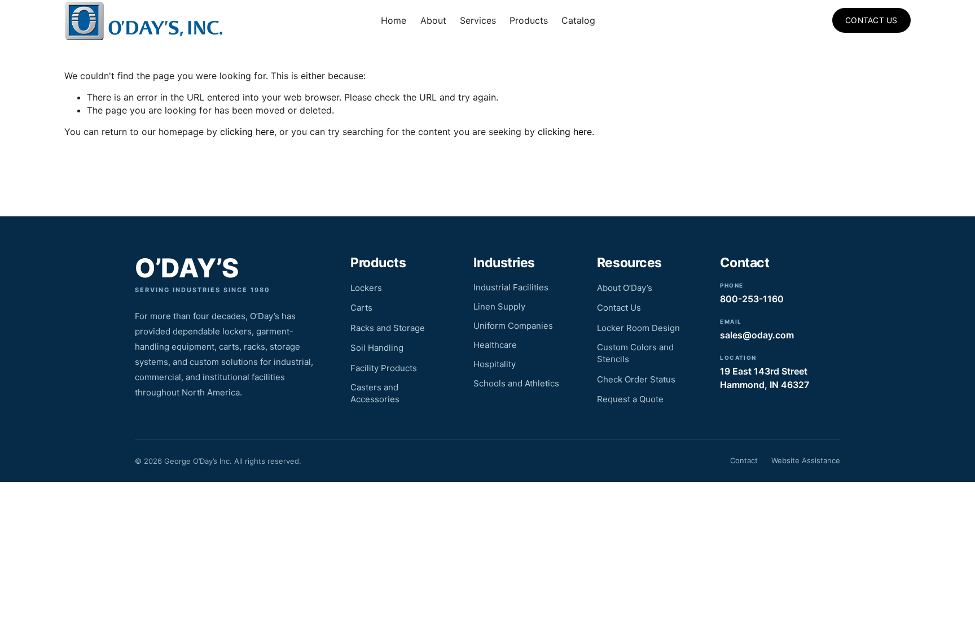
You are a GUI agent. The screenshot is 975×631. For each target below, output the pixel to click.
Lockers (366, 287)
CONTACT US (871, 20)
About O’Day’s (624, 287)
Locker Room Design (638, 328)
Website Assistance (805, 460)
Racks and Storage (387, 328)
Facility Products (383, 368)
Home (393, 20)
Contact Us (619, 307)
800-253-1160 (752, 298)
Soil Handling (376, 347)
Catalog (578, 20)
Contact (744, 460)
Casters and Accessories (374, 393)
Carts (361, 307)
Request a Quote (630, 399)
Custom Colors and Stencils (635, 353)
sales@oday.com (757, 335)
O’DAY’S (187, 268)
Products (529, 20)
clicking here (247, 131)
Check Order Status (636, 379)
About (433, 20)
